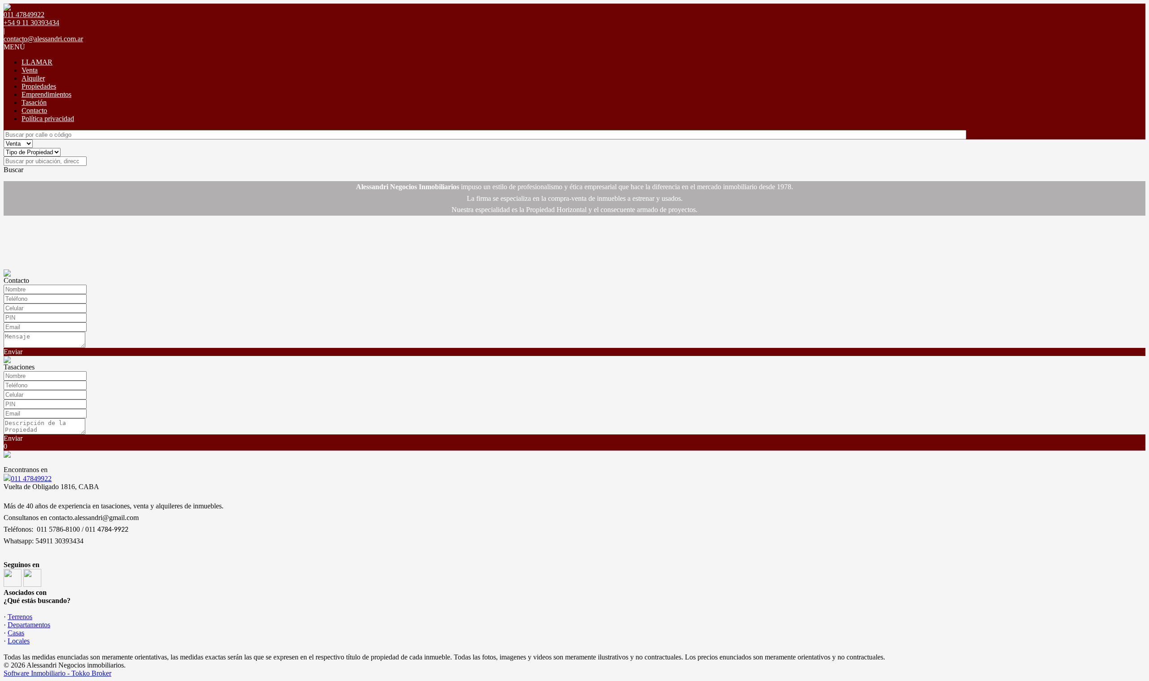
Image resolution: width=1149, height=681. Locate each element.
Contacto (34, 110)
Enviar (13, 352)
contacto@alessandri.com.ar (43, 39)
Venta (30, 70)
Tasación (34, 102)
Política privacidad (48, 118)
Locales (19, 641)
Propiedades (39, 86)
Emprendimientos (46, 94)
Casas (16, 633)
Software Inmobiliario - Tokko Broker (57, 673)
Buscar (13, 170)
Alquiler (33, 78)
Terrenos (20, 616)
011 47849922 (31, 478)
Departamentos (29, 625)
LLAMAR (37, 62)
